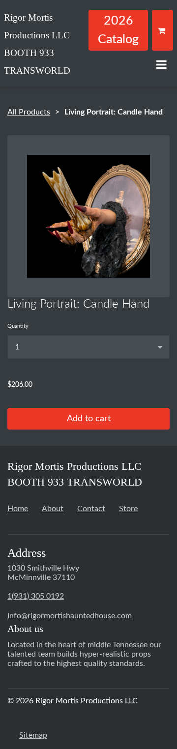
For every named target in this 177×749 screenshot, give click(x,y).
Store (128, 509)
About (52, 509)
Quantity (18, 326)
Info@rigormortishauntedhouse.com (69, 616)
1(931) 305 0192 (35, 596)
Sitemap (33, 735)
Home (17, 509)
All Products (28, 112)
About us (25, 628)
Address (26, 553)
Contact (91, 509)
